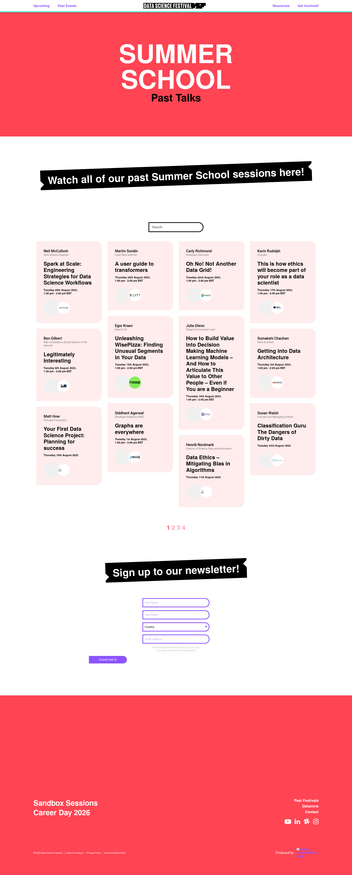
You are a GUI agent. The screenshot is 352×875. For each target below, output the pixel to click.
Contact (312, 811)
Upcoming (41, 5)
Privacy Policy (94, 853)
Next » (313, 527)
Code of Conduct (74, 853)
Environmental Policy (115, 853)
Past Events (67, 5)
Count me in (108, 659)
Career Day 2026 (61, 812)
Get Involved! (308, 5)
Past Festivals (306, 800)
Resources (281, 5)
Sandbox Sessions (65, 802)
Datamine (310, 806)
